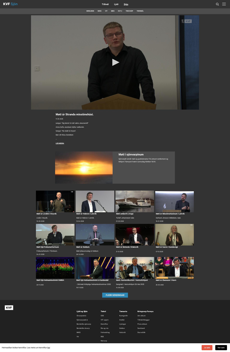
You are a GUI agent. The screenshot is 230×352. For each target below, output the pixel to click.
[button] (115, 62)
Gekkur (122, 328)
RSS (102, 337)
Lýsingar (122, 324)
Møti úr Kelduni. (83, 247)
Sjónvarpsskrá (82, 320)
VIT (106, 11)
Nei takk (221, 347)
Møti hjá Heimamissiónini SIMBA (50, 280)
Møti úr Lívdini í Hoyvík (47, 214)
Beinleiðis (90, 11)
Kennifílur (104, 324)
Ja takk (207, 347)
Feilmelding (105, 333)
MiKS (112, 11)
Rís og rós (104, 328)
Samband (141, 328)
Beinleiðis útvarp (83, 328)
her (48, 347)
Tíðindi (105, 4)
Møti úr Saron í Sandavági (167, 247)
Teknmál (140, 11)
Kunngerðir (123, 316)
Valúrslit (122, 333)
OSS (102, 316)
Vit (78, 337)
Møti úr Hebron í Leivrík (86, 214)
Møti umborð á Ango (124, 214)
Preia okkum (142, 324)
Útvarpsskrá (81, 316)
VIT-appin (105, 320)
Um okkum (142, 316)
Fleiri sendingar (115, 295)
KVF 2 (120, 11)
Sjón (126, 4)
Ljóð (116, 4)
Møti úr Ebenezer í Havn (166, 280)
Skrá (99, 11)
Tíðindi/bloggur (144, 320)
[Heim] (6, 4)
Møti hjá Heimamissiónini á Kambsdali (92, 280)
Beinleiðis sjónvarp (84, 324)
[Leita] (217, 4)
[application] (115, 62)
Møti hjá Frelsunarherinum (48, 247)
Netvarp (104, 341)
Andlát (122, 320)
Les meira (60, 144)
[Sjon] (16, 4)
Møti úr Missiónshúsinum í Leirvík (170, 214)
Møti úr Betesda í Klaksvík (127, 247)
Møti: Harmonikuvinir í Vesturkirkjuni (132, 280)
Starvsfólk (142, 333)
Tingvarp (129, 11)
